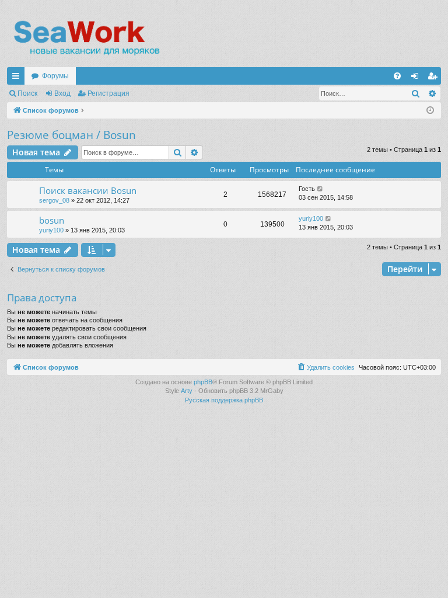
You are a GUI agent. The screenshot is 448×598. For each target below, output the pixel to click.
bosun (51, 220)
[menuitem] (397, 76)
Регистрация (109, 93)
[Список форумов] (86, 38)
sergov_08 (54, 200)
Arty (186, 390)
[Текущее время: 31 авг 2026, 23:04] (430, 110)
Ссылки (18, 78)
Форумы (55, 76)
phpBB (203, 381)
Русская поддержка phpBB (224, 400)
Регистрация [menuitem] (434, 78)
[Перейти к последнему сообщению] (320, 189)
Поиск (27, 93)
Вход (62, 93)
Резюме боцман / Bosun (71, 134)
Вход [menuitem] (417, 78)
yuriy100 (51, 230)
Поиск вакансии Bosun (87, 190)
